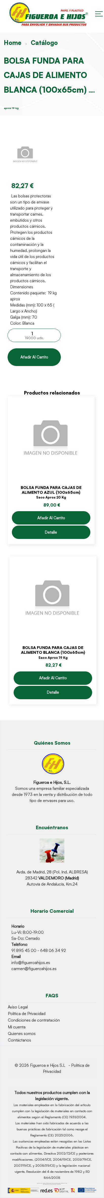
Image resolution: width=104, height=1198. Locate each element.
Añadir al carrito (34, 357)
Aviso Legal (18, 1006)
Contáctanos (19, 1040)
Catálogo (44, 42)
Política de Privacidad (26, 1013)
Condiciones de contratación (34, 1020)
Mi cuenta (16, 1026)
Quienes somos (22, 1033)
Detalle (51, 532)
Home (12, 42)
